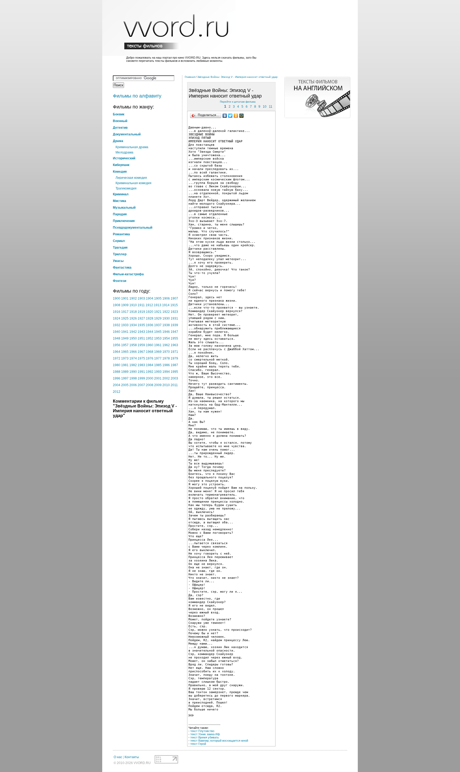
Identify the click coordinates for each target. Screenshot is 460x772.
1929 (158, 318)
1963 (174, 345)
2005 (125, 385)
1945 (158, 332)
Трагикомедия (126, 188)
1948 (116, 338)
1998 (133, 378)
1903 (141, 298)
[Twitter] (230, 115)
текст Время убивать (204, 737)
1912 (149, 305)
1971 (174, 352)
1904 (149, 298)
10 (264, 106)
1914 (166, 305)
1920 (149, 312)
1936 (149, 325)
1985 (158, 365)
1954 (166, 338)
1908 (116, 305)
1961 (158, 345)
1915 (174, 305)
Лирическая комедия (131, 178)
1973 (125, 358)
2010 (166, 385)
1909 (125, 305)
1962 (166, 345)
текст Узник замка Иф (205, 734)
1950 (133, 338)
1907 (174, 298)
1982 (133, 365)
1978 (166, 358)
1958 (133, 345)
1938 (166, 325)
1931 (174, 318)
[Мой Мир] (241, 115)
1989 (125, 372)
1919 (141, 312)
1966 (133, 352)
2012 (116, 392)
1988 (116, 372)
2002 (166, 378)
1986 (166, 365)
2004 (116, 385)
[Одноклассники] (236, 115)
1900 (116, 298)
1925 (125, 318)
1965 (125, 352)
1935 (141, 325)
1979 (174, 358)
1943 (141, 332)
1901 (125, 298)
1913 (157, 305)
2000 (149, 378)
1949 (125, 338)
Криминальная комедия (133, 183)
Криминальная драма (132, 147)
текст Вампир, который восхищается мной (219, 740)
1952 (149, 338)
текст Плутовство (202, 731)
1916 (116, 312)
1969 (158, 352)
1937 (158, 325)
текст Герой (198, 743)
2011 (174, 385)
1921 (158, 312)
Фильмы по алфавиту (137, 96)
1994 (166, 372)
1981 (125, 365)
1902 (133, 298)
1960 (149, 345)
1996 (116, 378)
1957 (125, 345)
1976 (149, 358)
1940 (116, 332)
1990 (133, 372)
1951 (141, 338)
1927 (141, 318)
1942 (133, 332)
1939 (174, 325)
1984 (149, 365)
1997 (125, 378)
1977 (158, 358)
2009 (158, 385)
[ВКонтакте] (225, 115)
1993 (158, 372)
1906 (166, 298)
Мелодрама (124, 152)
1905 (158, 298)
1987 (174, 365)
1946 (166, 332)
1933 (125, 325)
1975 (141, 358)
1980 (116, 365)
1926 (133, 318)
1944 (149, 332)
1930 (166, 318)
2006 (133, 385)
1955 (174, 338)
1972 (116, 358)
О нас (118, 757)
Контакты (132, 757)
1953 (158, 338)
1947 (174, 332)
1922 (166, 312)
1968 (149, 352)
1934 (133, 325)
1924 (116, 318)
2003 (174, 378)
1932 (116, 325)
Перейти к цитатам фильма (238, 101)
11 (270, 106)
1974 (133, 358)
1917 (125, 312)
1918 (133, 312)
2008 (149, 385)
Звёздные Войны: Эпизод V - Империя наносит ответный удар (237, 76)
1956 (116, 345)
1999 (141, 378)
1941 (125, 332)
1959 (141, 345)
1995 (174, 372)
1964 (116, 352)
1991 (141, 372)
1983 (141, 365)
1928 (149, 318)
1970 (166, 352)
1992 (149, 372)
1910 (133, 305)
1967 (141, 352)
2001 (158, 378)
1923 (174, 312)
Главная (190, 76)
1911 (141, 305)
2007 (141, 385)
